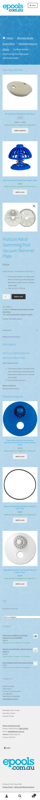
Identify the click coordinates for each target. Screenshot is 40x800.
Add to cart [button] (20, 192)
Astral (11, 319)
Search (20, 796)
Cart (31, 794)
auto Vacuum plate (13, 314)
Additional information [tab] (11, 337)
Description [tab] (7, 330)
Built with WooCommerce (24, 787)
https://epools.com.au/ (11, 725)
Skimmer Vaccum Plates (19, 309)
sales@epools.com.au (10, 699)
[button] (34, 206)
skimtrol (23, 314)
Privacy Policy (8, 787)
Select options (20, 130)
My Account (6, 796)
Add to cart (18, 296)
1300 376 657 (23, 728)
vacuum (30, 314)
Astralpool (18, 319)
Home (10, 37)
